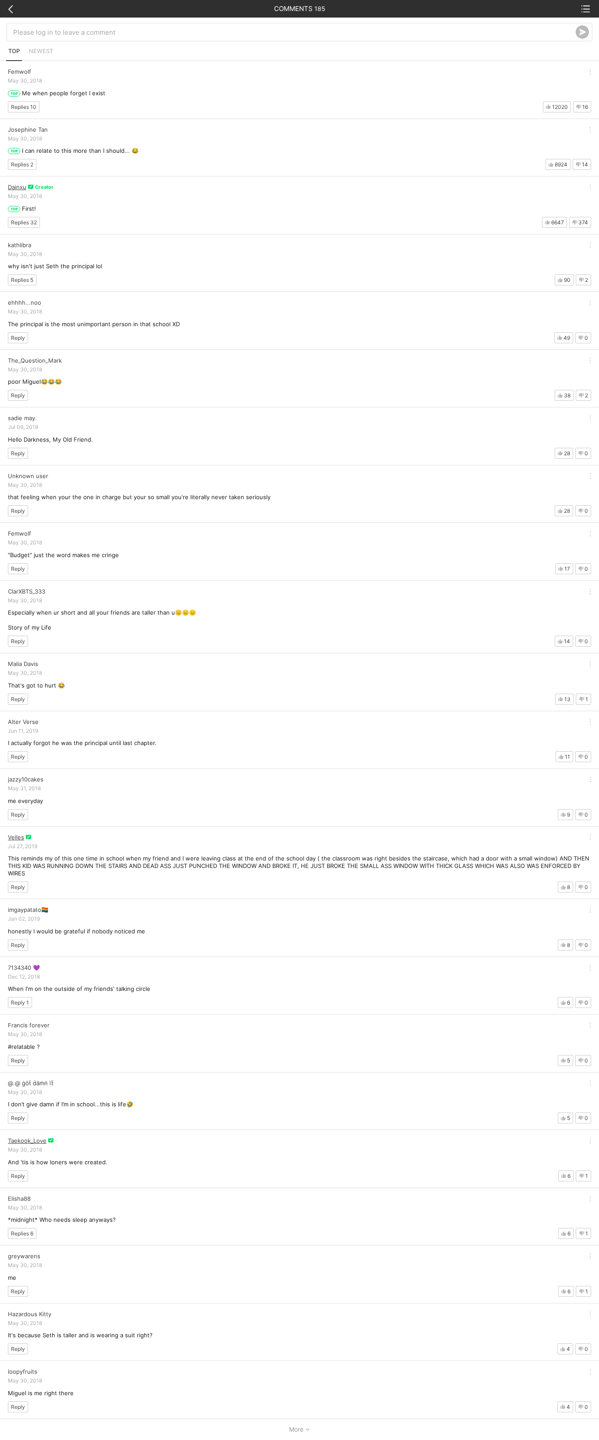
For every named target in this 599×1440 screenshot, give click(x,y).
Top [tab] (14, 50)
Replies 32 (24, 222)
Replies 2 (22, 164)
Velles (16, 837)
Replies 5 (22, 280)
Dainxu (17, 187)
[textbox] (294, 32)
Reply (18, 338)
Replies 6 (22, 1233)
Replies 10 (23, 107)
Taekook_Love (27, 1140)
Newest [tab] (41, 50)
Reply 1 (20, 1002)
